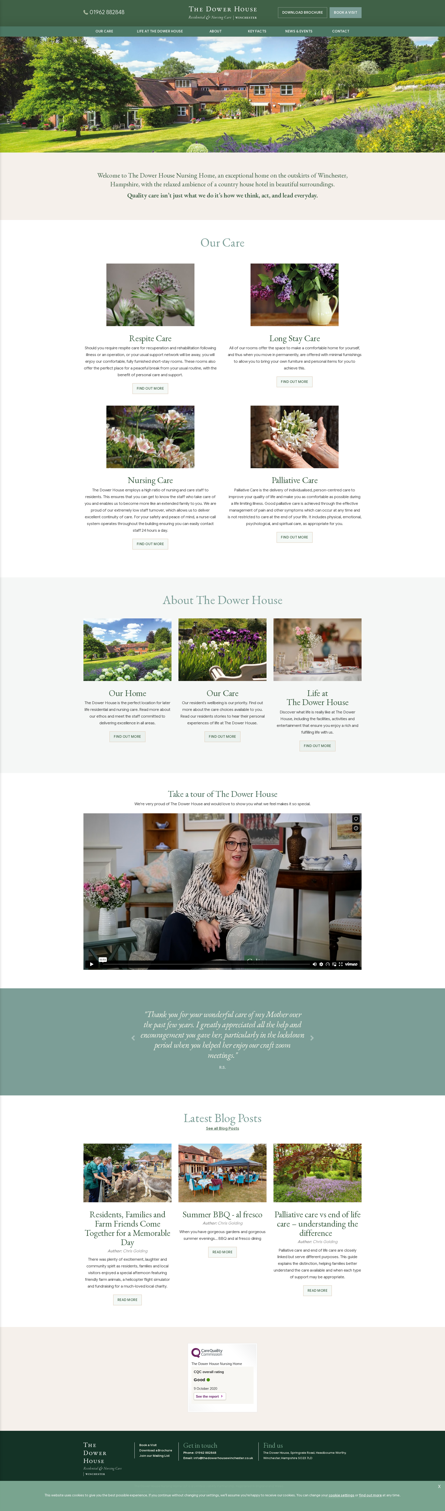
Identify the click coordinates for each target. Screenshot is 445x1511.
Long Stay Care (294, 338)
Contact (341, 31)
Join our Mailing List (154, 1456)
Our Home (127, 693)
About (216, 31)
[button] (133, 1038)
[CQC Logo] (206, 1356)
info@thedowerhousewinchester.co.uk (223, 1458)
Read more (128, 1300)
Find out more (150, 388)
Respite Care (150, 338)
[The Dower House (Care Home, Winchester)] (222, 7)
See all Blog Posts (222, 1128)
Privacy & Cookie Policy (191, 1491)
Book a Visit (345, 12)
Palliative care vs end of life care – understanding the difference (317, 1223)
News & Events (299, 31)
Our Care (104, 31)
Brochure (302, 12)
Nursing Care (150, 480)
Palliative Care (295, 480)
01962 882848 (205, 1453)
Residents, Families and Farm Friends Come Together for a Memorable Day (127, 1228)
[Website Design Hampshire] (344, 1497)
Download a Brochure (155, 1450)
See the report (207, 1396)
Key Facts (257, 31)
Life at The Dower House (160, 31)
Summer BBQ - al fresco (223, 1214)
